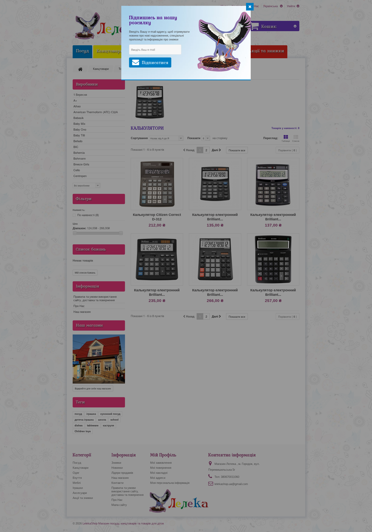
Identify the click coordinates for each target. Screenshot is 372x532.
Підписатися (155, 62)
